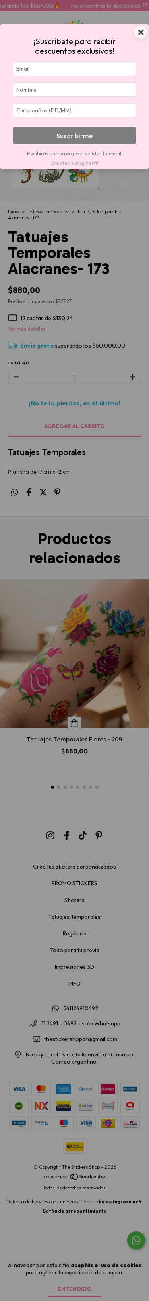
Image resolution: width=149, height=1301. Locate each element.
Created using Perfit (74, 163)
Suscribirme (74, 135)
